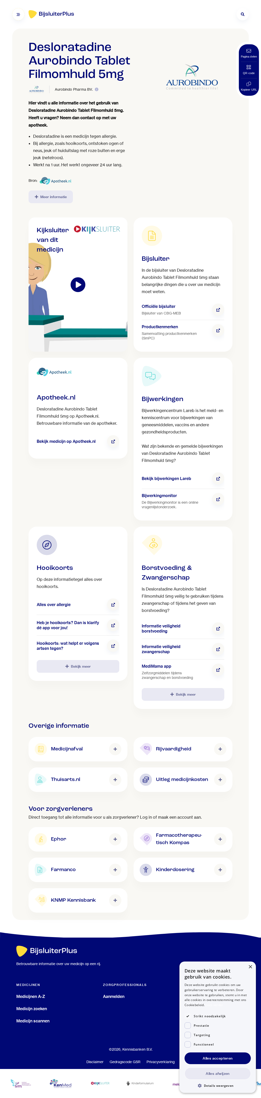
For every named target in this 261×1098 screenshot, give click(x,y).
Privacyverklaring (161, 1062)
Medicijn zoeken (31, 1008)
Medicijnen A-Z (30, 996)
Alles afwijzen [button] (218, 1073)
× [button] (250, 967)
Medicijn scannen (32, 1020)
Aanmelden (113, 996)
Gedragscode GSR (125, 1062)
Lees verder (214, 1005)
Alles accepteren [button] (217, 1058)
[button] (218, 1085)
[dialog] (217, 1027)
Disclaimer (94, 1062)
